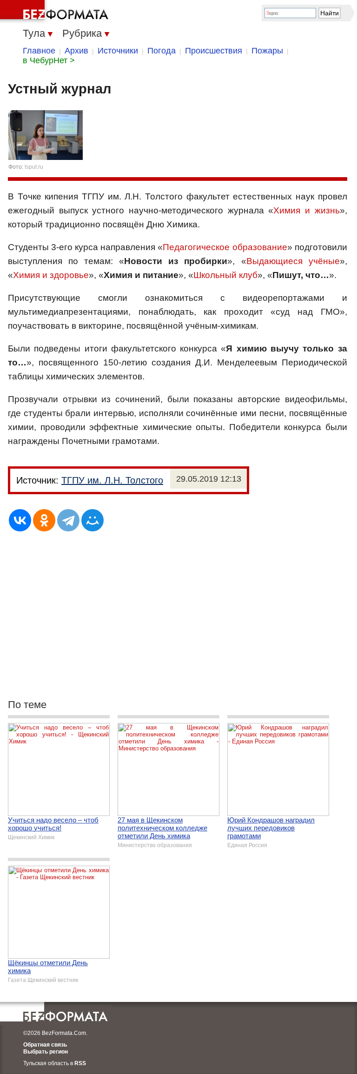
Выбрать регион (45, 1051)
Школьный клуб (225, 275)
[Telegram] (68, 520)
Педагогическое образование (225, 247)
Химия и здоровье (51, 275)
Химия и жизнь (306, 210)
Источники (118, 50)
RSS (80, 1063)
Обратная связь (45, 1044)
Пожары (267, 50)
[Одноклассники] (44, 520)
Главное (39, 50)
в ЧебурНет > (49, 60)
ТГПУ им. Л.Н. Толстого (112, 480)
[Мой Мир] (92, 520)
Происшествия (213, 50)
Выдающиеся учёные (293, 261)
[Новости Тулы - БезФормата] (56, 11)
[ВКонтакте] (20, 520)
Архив (76, 50)
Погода (161, 50)
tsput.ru (34, 167)
